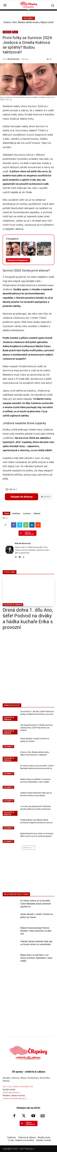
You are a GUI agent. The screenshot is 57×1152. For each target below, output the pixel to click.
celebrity (16, 513)
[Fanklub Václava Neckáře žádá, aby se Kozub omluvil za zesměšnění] (10, 797)
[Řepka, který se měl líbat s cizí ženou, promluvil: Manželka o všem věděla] (10, 784)
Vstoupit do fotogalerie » (17, 260)
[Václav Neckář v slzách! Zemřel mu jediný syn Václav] (10, 743)
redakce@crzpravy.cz (12, 1092)
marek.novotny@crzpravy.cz (15, 1098)
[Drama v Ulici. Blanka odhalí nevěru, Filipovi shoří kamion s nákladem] (10, 756)
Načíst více (28, 847)
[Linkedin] (32, 525)
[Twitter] (19, 525)
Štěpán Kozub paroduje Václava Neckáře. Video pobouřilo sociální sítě (35, 931)
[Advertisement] (28, 668)
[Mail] (20, 557)
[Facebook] (13, 525)
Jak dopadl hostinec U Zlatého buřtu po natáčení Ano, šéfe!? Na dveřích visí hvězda (36, 727)
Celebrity (7, 32)
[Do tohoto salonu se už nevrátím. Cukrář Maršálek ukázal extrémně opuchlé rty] (10, 770)
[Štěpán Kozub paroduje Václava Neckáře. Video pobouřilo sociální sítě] (10, 932)
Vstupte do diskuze (21, 496)
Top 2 (15, 32)
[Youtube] (33, 1116)
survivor (27, 513)
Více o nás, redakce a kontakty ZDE (18, 1086)
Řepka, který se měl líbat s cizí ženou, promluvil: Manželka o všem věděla (36, 958)
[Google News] (43, 1116)
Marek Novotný (13, 59)
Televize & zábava (12, 604)
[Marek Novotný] (10, 550)
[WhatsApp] (25, 525)
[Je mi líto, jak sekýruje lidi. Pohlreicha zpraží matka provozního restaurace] (10, 811)
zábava (36, 513)
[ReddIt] (38, 525)
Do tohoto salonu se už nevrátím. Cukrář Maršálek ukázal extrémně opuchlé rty (35, 903)
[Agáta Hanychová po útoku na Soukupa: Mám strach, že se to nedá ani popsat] (10, 838)
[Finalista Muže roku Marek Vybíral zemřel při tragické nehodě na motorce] (10, 824)
